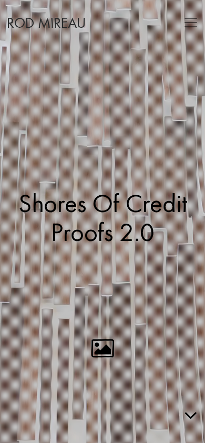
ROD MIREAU (46, 24)
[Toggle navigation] (191, 22)
